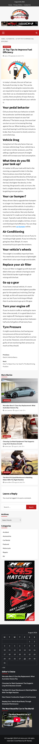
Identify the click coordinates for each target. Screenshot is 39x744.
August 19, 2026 (18, 482)
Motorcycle (7, 548)
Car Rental (6, 540)
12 (15, 650)
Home (10, 5)
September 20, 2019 (15, 56)
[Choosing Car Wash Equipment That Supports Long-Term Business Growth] (19, 427)
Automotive (7, 47)
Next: (19, 364)
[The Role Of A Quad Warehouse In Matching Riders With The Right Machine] (19, 462)
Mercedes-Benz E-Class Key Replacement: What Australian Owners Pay (18, 677)
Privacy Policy (18, 5)
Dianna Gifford (8, 482)
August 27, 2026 (18, 410)
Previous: (10, 356)
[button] (3, 32)
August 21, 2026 (17, 446)
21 (25, 654)
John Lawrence (8, 410)
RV (4, 556)
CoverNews (18, 741)
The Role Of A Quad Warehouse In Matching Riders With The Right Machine (17, 478)
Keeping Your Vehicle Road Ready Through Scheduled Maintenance (16, 702)
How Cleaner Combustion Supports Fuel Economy (19, 697)
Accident (6, 532)
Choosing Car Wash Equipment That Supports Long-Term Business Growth (18, 442)
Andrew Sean (7, 446)
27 (20, 659)
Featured (6, 544)
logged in (15, 498)
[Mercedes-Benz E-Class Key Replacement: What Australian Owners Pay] (19, 390)
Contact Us (27, 5)
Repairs (5, 552)
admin (6, 56)
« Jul (3, 667)
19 (15, 654)
